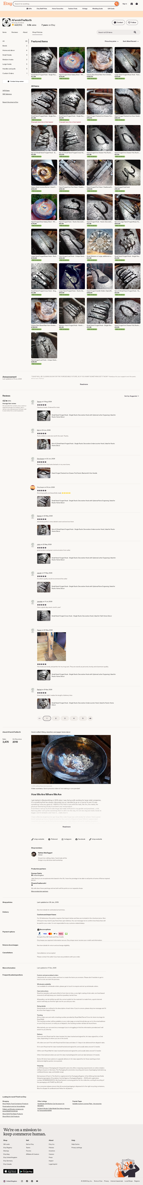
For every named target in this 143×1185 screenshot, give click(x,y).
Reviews (15, 32)
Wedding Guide (97, 8)
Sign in (125, 4)
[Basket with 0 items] (136, 3)
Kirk (38, 430)
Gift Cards (111, 8)
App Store (10, 1171)
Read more (84, 384)
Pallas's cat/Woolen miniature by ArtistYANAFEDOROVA (13, 1110)
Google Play (26, 1171)
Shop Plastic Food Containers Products (15, 1103)
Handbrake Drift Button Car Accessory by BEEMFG (50, 1105)
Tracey (39, 401)
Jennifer (40, 601)
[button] (118, 22)
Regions (137, 1181)
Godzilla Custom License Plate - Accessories (87, 1103)
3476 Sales (6, 90)
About (25, 32)
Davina (39, 516)
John (38, 544)
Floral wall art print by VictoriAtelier (14, 1106)
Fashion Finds (72, 8)
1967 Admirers (7, 94)
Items (4, 32)
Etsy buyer (40, 459)
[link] (39, 718)
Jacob (39, 573)
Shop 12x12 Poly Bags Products (13, 1114)
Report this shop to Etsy (10, 102)
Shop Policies (37, 32)
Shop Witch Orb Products (11, 1116)
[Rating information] (13, 25)
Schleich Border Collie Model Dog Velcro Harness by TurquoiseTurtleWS (53, 1109)
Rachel (39, 689)
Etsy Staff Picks (42, 8)
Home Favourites (57, 8)
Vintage (84, 8)
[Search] (116, 3)
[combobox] (63, 3)
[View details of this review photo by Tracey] (51, 646)
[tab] (15, 41)
